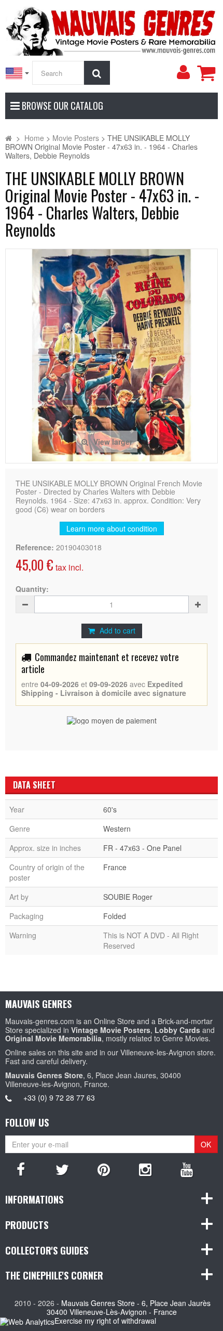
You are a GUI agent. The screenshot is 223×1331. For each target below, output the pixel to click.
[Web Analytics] (27, 1321)
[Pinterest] (103, 1168)
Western (117, 828)
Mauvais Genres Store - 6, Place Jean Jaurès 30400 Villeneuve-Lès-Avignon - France (129, 1307)
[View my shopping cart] (206, 73)
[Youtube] (186, 1168)
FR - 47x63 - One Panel (142, 848)
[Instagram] (145, 1168)
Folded (114, 916)
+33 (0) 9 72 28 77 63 (59, 1097)
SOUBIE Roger (127, 896)
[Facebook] (20, 1168)
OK (206, 1144)
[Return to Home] (8, 138)
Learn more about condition (111, 528)
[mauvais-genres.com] (111, 29)
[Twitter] (62, 1168)
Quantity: (32, 589)
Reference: (35, 547)
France (115, 867)
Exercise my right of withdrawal (105, 1320)
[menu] (183, 72)
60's (110, 809)
